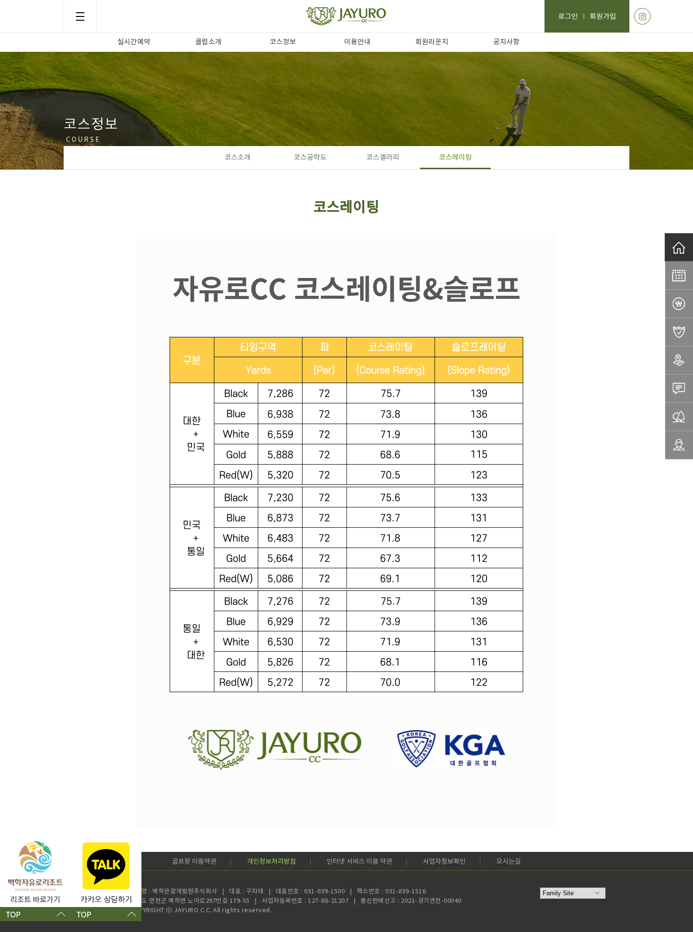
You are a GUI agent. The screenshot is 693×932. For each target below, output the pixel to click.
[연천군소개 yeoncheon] (679, 417)
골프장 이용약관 (194, 862)
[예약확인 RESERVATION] (679, 332)
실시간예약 (133, 42)
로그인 (568, 17)
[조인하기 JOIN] (679, 389)
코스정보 (283, 42)
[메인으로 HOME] (679, 247)
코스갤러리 (382, 158)
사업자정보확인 (444, 862)
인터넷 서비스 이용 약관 (359, 862)
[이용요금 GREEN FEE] (679, 304)
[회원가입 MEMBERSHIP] (679, 445)
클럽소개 (208, 42)
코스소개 (237, 158)
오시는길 (508, 862)
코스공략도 (310, 158)
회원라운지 (431, 42)
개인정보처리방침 (271, 862)
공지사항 (506, 42)
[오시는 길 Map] (679, 360)
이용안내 (357, 42)
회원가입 (603, 17)
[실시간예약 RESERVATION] (679, 276)
